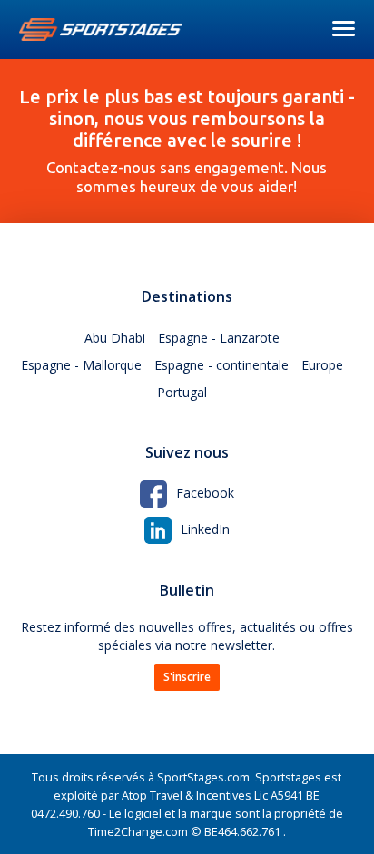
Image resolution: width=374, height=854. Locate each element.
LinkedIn (205, 529)
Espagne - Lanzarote (219, 337)
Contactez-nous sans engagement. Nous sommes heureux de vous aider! (187, 140)
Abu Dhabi (114, 337)
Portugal (182, 392)
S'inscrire (187, 676)
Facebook (205, 492)
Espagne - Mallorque (81, 365)
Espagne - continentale (221, 365)
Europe (322, 365)
